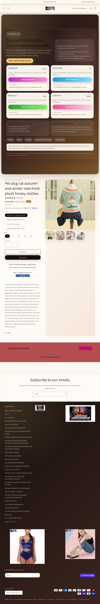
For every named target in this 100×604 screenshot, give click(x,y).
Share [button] (9, 333)
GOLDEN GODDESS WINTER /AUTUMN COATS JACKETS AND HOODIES (18, 448)
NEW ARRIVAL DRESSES (12, 452)
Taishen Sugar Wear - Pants (16, 228)
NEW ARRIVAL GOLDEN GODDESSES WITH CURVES (17, 432)
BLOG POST (8, 515)
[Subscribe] (65, 394)
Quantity (7, 240)
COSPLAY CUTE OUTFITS (12, 470)
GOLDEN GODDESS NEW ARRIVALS (15, 428)
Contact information (72, 599)
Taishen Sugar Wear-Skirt (15, 220)
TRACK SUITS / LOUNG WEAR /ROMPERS (17, 466)
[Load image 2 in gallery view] (60, 235)
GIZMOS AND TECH (11, 501)
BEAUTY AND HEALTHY (12, 459)
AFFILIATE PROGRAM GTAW (13, 518)
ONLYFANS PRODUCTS (11, 508)
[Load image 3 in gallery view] (70, 235)
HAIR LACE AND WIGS (11, 424)
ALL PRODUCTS (9, 418)
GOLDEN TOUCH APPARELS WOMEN (18, 599)
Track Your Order (10, 521)
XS (25, 236)
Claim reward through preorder (19, 61)
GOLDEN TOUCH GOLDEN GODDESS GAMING (18, 473)
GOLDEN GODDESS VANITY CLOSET (15, 421)
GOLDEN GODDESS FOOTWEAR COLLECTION (18, 437)
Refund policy (42, 599)
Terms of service (61, 599)
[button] (4, 8)
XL (32, 236)
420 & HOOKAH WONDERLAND (14, 504)
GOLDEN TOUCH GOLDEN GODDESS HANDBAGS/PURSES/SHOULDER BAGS (16, 442)
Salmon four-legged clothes (16, 215)
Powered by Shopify (32, 599)
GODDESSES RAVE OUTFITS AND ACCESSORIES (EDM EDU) (15, 478)
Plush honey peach (13, 224)
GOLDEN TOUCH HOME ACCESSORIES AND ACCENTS (18, 483)
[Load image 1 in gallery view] (50, 235)
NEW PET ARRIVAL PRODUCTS (14, 492)
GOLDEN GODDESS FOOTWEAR (14, 463)
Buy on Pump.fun (28, 79)
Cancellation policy (84, 599)
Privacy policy (51, 599)
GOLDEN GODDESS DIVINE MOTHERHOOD (17, 488)
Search (7, 414)
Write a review (85, 348)
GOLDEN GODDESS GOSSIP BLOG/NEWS (17, 511)
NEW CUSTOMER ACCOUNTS (13, 411)
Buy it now (22, 257)
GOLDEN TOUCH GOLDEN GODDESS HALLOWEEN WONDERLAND (16, 496)
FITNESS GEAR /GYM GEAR (13, 456)
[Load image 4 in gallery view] (80, 235)
